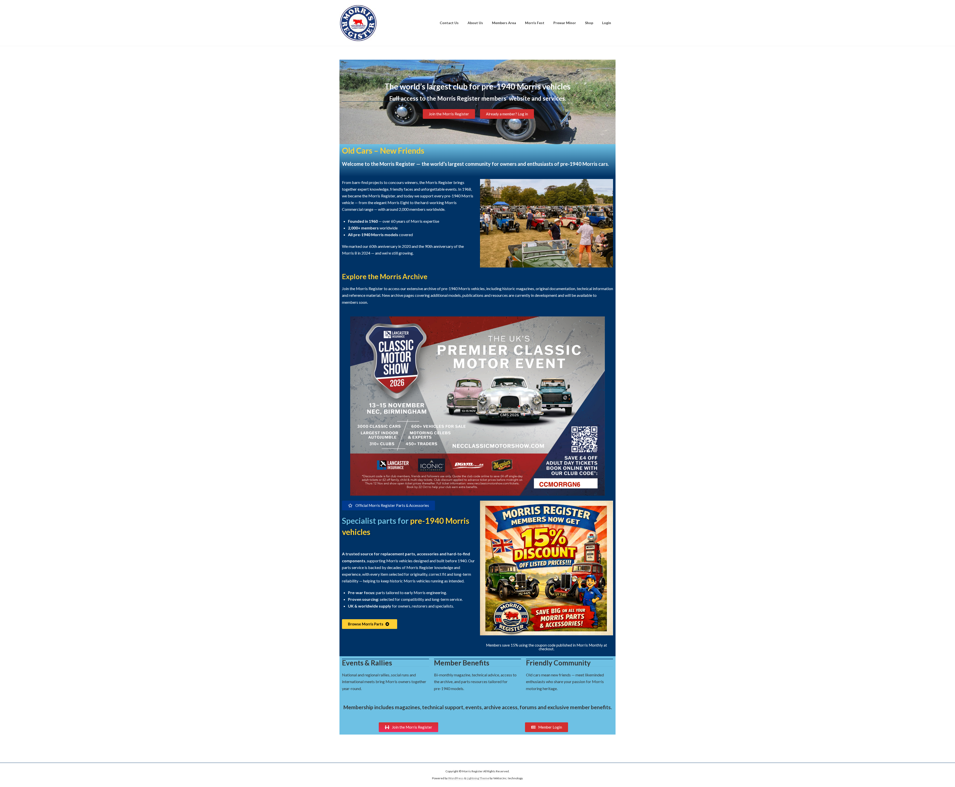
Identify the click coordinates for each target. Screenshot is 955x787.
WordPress (456, 778)
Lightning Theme (478, 778)
